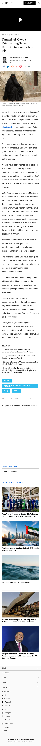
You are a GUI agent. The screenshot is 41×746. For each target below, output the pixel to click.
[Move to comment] (29, 67)
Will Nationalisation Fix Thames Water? (16, 582)
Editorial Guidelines (30, 406)
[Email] (25, 67)
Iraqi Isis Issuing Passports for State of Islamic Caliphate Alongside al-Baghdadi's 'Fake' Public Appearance (19, 370)
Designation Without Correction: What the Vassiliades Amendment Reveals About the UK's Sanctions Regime (20, 656)
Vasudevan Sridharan (20, 58)
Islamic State (7, 127)
